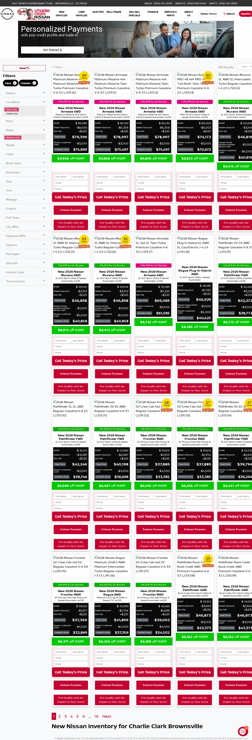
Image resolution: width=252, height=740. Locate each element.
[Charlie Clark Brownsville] (25, 13)
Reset (23, 68)
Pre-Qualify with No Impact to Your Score (70, 225)
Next (106, 716)
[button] (61, 13)
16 (97, 716)
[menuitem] (25, 109)
